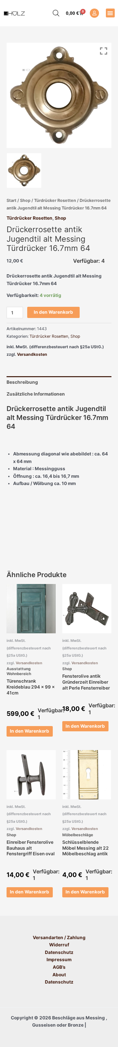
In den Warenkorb (53, 312)
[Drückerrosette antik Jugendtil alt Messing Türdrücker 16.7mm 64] (24, 170)
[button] (110, 13)
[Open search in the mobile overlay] (52, 13)
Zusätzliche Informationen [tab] (36, 394)
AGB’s (59, 967)
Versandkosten (32, 354)
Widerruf (59, 944)
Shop (25, 200)
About (59, 974)
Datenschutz (59, 952)
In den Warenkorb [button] (29, 731)
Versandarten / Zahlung (59, 937)
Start (11, 200)
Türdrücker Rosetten (55, 200)
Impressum (59, 959)
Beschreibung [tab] (22, 382)
